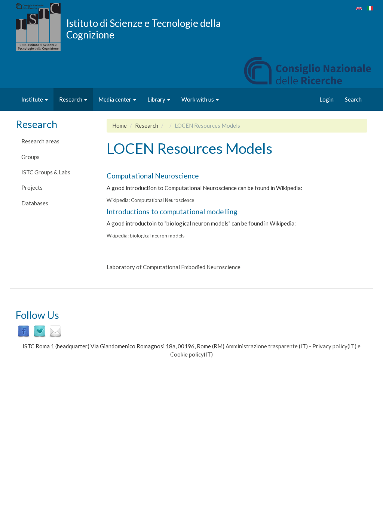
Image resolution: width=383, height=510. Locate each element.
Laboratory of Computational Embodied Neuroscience (173, 267)
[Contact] (55, 330)
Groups (30, 156)
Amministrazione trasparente (262, 346)
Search (353, 99)
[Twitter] (40, 330)
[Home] (41, 27)
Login (326, 99)
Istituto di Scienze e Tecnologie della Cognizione (143, 29)
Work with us (198, 99)
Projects (32, 187)
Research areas (40, 141)
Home (119, 125)
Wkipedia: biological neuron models (145, 236)
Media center (115, 99)
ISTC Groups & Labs (45, 172)
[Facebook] (24, 330)
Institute (32, 99)
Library (156, 99)
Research (71, 99)
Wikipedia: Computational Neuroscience (150, 200)
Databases (34, 203)
